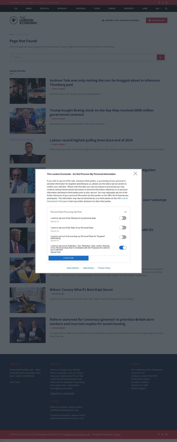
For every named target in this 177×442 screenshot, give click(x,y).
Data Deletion (73, 268)
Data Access (88, 268)
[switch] (122, 218)
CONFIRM (68, 258)
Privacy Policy (104, 268)
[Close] (136, 174)
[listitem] (88, 211)
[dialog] (88, 221)
